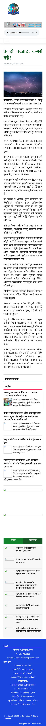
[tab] (13, 541)
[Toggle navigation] (7, 41)
